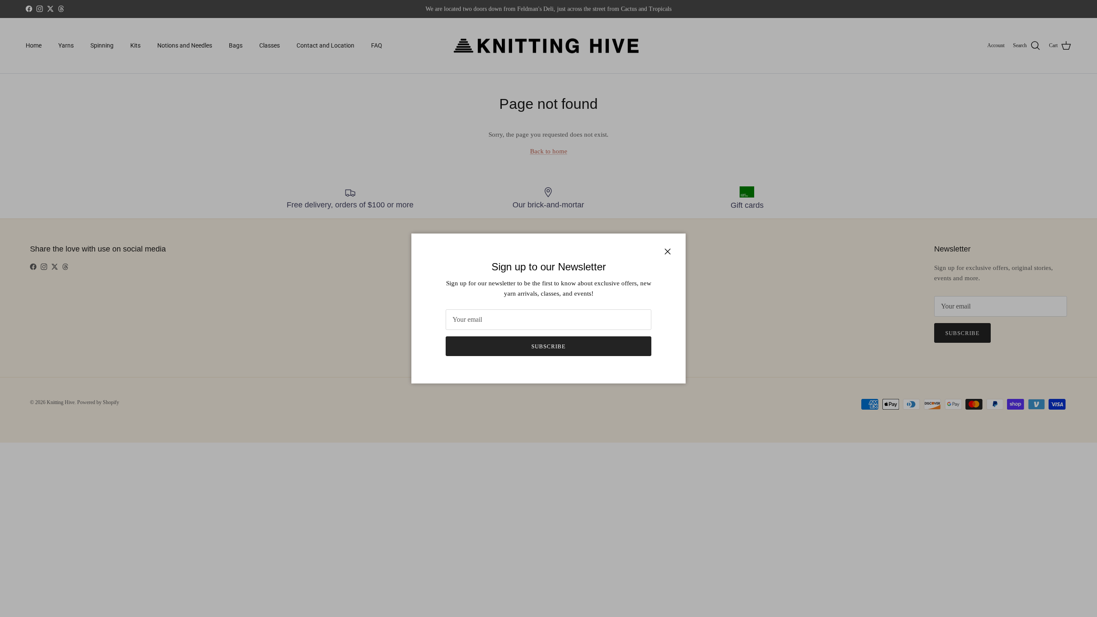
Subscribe (548, 346)
